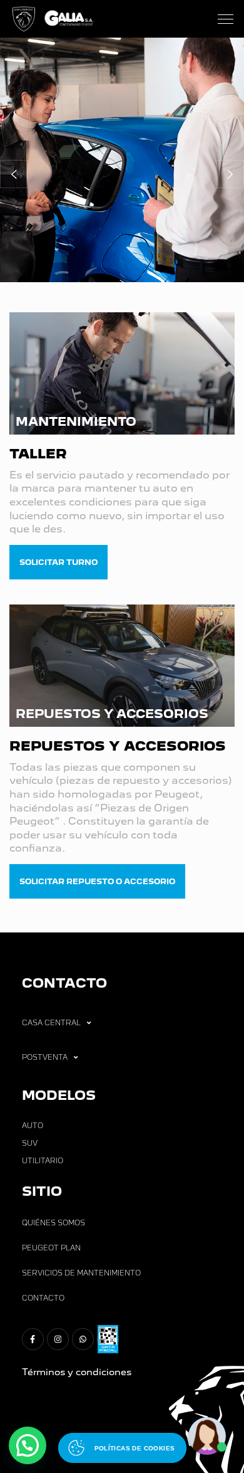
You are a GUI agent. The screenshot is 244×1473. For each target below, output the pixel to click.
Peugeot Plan (51, 1247)
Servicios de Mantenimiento (81, 1273)
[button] (14, 174)
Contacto (43, 1298)
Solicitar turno (58, 562)
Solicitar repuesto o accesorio (97, 881)
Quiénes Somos (53, 1222)
